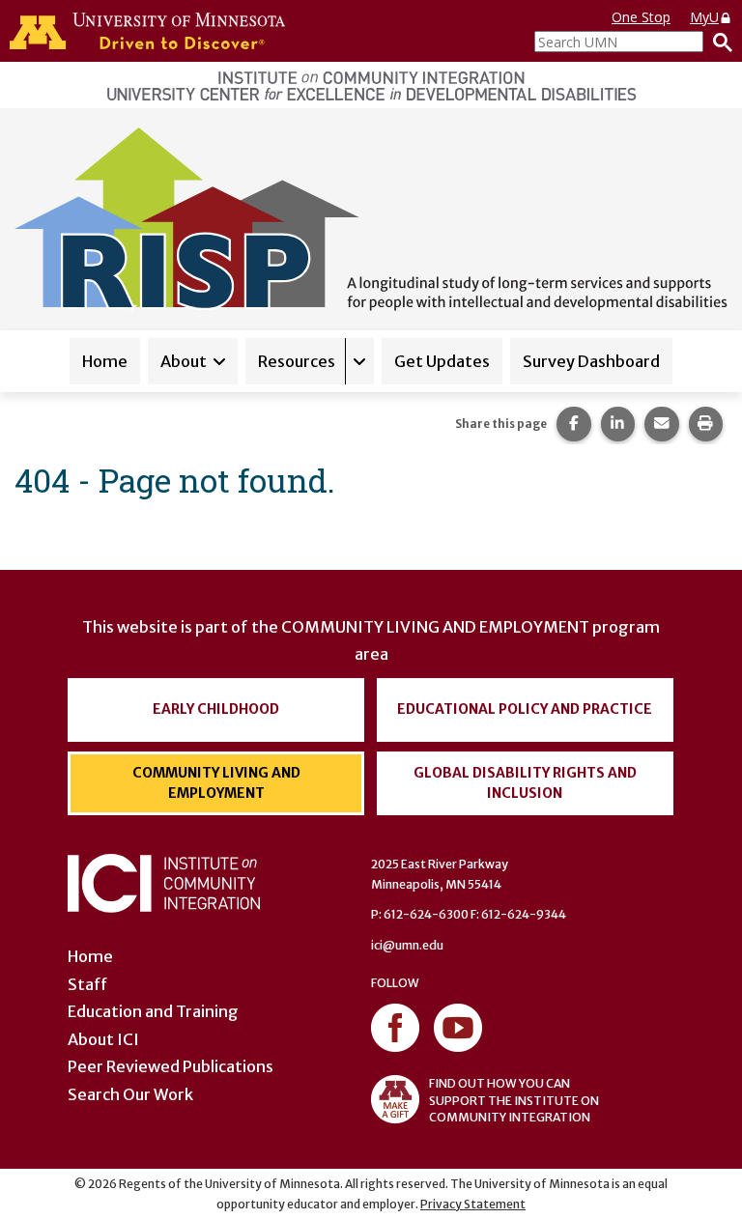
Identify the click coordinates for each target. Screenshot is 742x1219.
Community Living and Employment (216, 783)
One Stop (641, 17)
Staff (87, 984)
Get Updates (442, 361)
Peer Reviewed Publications (170, 1066)
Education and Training (153, 1011)
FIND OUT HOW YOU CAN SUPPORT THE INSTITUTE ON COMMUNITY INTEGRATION (514, 1099)
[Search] (717, 41)
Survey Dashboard (591, 361)
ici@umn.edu (407, 945)
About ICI (103, 1039)
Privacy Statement (473, 1204)
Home (105, 361)
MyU (704, 17)
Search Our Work (130, 1094)
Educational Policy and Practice (524, 709)
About (183, 361)
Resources (296, 361)
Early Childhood (216, 709)
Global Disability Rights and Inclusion (525, 783)
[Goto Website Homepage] (371, 217)
